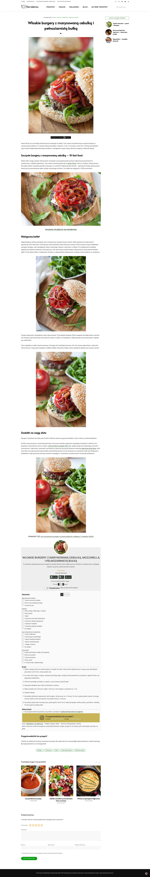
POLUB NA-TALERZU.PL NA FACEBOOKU (61, 230)
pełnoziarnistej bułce (89, 448)
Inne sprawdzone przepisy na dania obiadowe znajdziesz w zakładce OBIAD (67, 536)
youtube (125, 1)
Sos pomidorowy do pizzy (33, 799)
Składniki (74, 7)
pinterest (122, 1)
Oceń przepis (24, 825)
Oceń (69, 577)
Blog (85, 7)
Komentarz (24, 830)
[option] (33, 784)
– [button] (58, 584)
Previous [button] (96, 762)
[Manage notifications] (146, 873)
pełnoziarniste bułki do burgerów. (72, 711)
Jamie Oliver (72, 163)
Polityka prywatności (64, 1)
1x (61, 594)
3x (68, 594)
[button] (58, 570)
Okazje (62, 7)
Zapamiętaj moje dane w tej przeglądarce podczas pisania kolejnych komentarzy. (42, 853)
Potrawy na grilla (80, 750)
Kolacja (59, 17)
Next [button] (99, 762)
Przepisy (50, 7)
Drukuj (68, 137)
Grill (54, 17)
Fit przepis (48, 750)
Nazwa (23, 845)
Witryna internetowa (80, 845)
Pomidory (65, 17)
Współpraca (30, 1)
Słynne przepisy (99, 7)
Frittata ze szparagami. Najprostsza (89, 799)
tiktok (128, 1)
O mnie (23, 1)
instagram (118, 1)
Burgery (40, 750)
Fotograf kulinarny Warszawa (45, 1)
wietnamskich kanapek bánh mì (59, 446)
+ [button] (63, 584)
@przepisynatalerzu (57, 719)
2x (65, 594)
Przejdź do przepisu (58, 137)
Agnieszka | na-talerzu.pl (34, 724)
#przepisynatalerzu (75, 719)
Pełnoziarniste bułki (67, 750)
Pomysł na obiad (73, 17)
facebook (115, 1)
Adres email (51, 845)
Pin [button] (62, 577)
